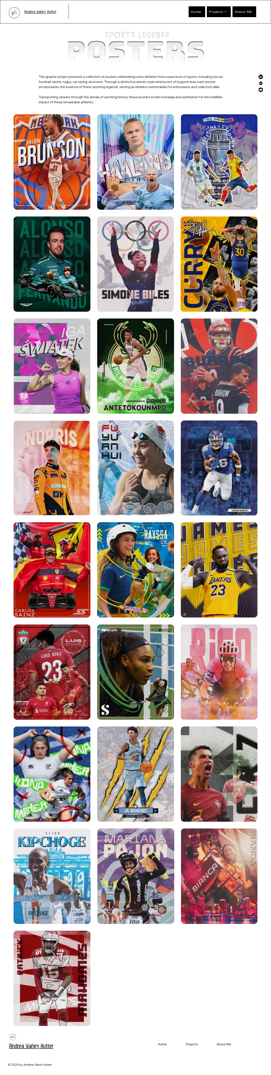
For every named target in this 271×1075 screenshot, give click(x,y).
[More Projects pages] (225, 12)
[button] (191, 1044)
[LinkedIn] (261, 77)
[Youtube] (261, 90)
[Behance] (261, 83)
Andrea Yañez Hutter (40, 12)
